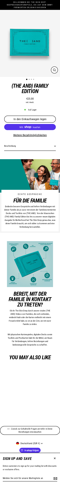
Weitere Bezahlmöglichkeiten (30, 135)
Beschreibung (10, 146)
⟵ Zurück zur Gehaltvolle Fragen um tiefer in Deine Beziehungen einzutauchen (30, 430)
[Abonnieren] (55, 478)
